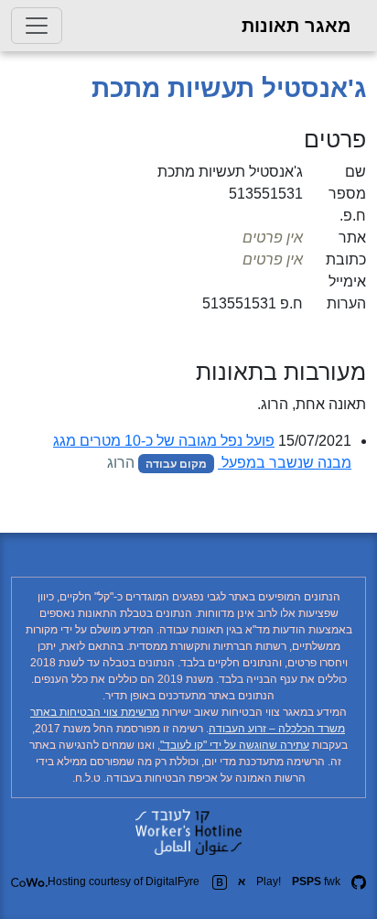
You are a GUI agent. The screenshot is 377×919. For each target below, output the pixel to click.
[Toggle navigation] (36, 25)
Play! (268, 881)
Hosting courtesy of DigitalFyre (123, 881)
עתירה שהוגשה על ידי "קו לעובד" (234, 745)
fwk (316, 881)
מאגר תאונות (296, 26)
